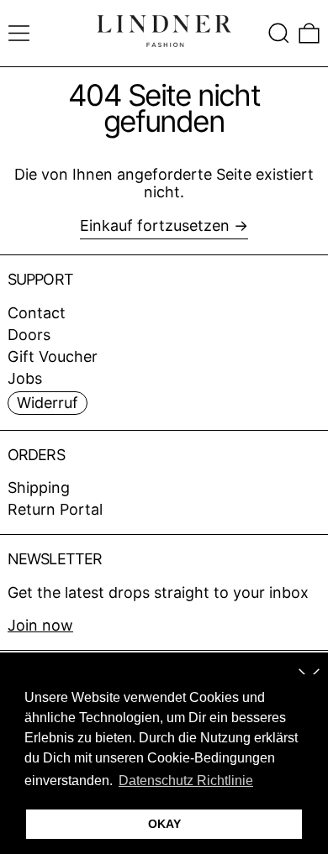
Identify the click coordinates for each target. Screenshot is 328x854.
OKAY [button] (164, 823)
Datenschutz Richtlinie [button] (186, 780)
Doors (29, 334)
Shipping (39, 487)
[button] (278, 33)
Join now (40, 625)
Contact (37, 313)
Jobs (25, 378)
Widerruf (47, 402)
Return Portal (55, 509)
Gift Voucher (53, 356)
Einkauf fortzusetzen (155, 225)
